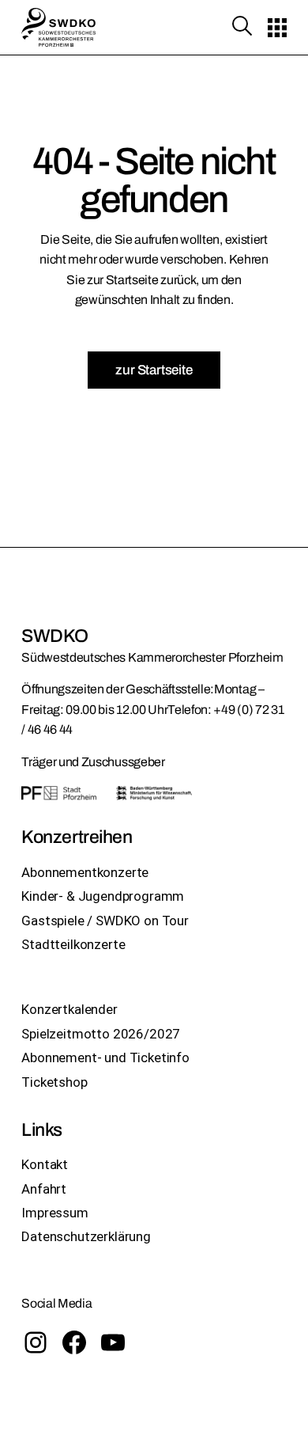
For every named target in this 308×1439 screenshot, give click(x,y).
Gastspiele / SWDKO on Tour (105, 920)
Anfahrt (43, 1189)
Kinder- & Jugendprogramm (102, 896)
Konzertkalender (69, 1009)
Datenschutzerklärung (86, 1236)
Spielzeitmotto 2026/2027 (100, 1034)
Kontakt (44, 1164)
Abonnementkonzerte (84, 872)
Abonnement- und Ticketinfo (105, 1057)
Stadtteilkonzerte (73, 944)
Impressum (54, 1213)
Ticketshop (54, 1082)
